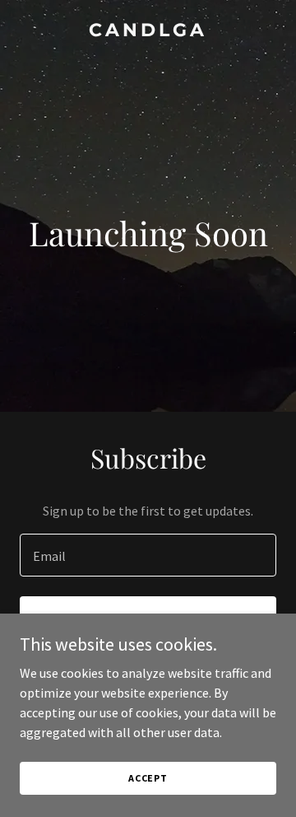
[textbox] (148, 555)
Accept (148, 778)
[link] (148, 31)
